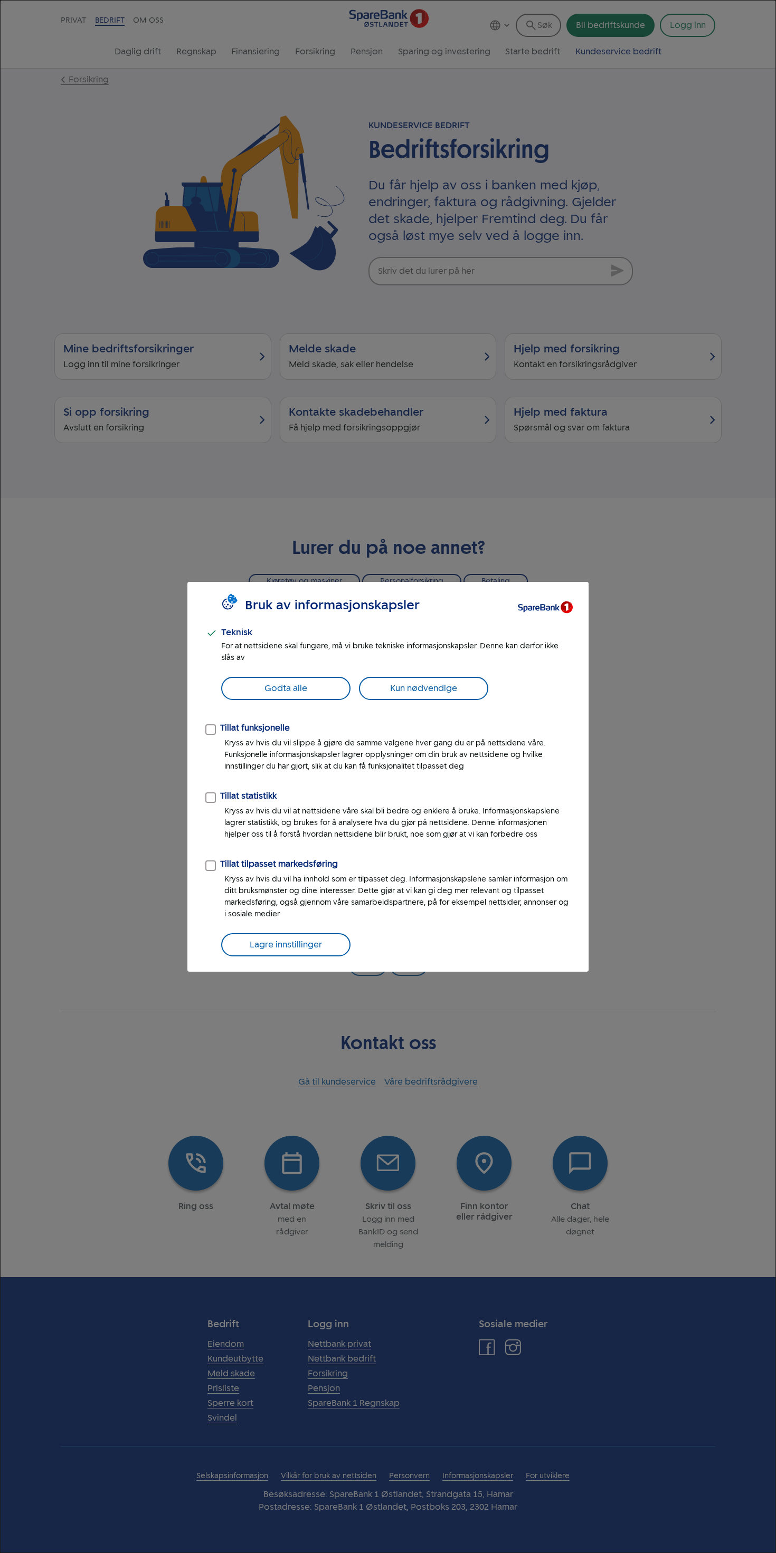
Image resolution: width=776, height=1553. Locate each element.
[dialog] (388, 776)
